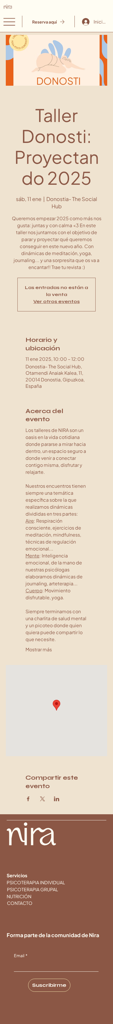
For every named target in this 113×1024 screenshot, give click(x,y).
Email (21, 955)
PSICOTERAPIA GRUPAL (32, 889)
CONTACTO (19, 903)
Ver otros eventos (56, 301)
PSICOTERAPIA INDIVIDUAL (36, 882)
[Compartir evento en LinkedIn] (56, 799)
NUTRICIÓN (19, 896)
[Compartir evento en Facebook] (28, 799)
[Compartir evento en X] (42, 799)
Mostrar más (38, 649)
